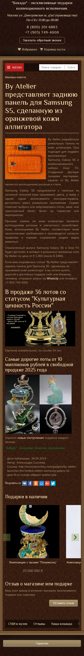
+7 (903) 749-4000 (42, 32)
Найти (71, 67)
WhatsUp (53, 278)
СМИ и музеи (17, 624)
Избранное (29, 49)
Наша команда (61, 624)
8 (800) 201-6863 (42, 27)
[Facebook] (30, 483)
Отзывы (39, 624)
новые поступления (31, 437)
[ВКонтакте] (24, 483)
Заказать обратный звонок (42, 40)
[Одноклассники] (35, 483)
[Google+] (47, 483)
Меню (17, 67)
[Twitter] (53, 483)
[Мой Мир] (41, 483)
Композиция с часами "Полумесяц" (32, 562)
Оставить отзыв (63, 603)
